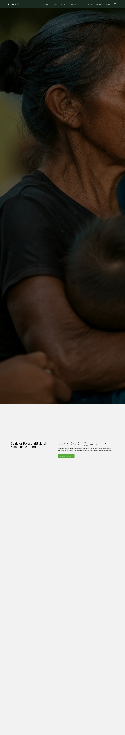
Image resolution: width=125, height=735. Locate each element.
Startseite (45, 4)
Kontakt (108, 4)
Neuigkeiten (98, 4)
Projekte (63, 4)
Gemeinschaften (76, 4)
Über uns (54, 4)
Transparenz (88, 4)
